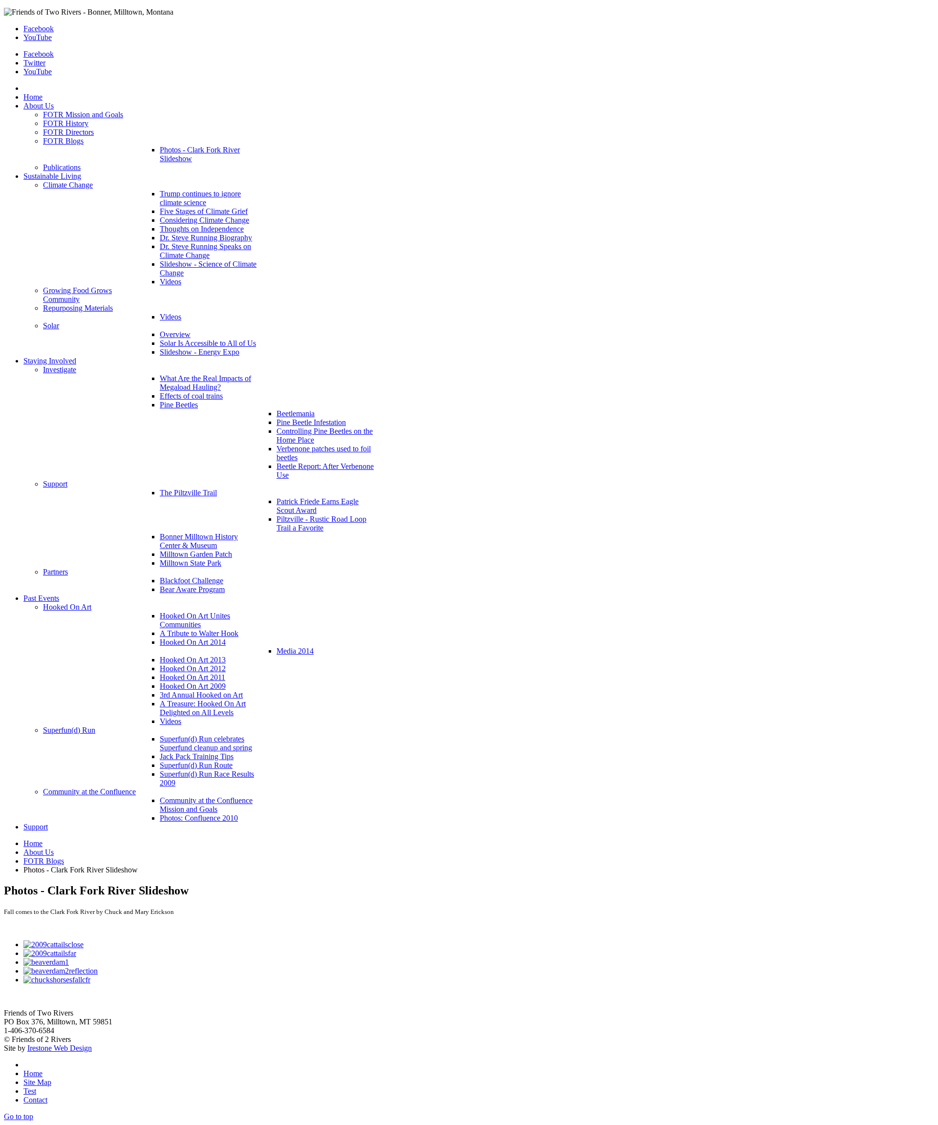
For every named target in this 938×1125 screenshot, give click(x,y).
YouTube (37, 37)
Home (33, 843)
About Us (38, 852)
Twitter (34, 63)
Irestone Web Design (59, 1048)
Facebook (38, 28)
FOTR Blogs (43, 861)
